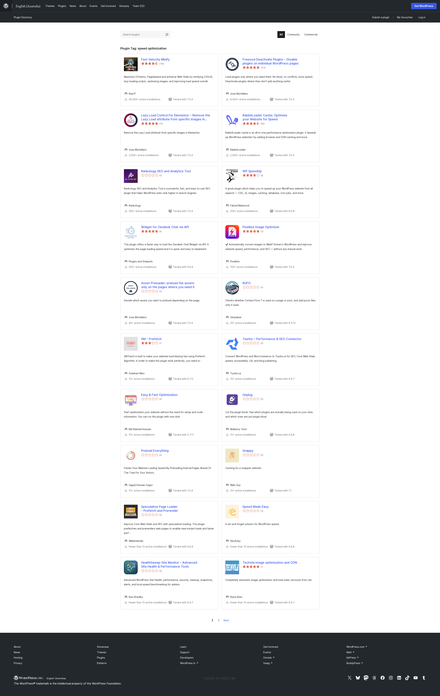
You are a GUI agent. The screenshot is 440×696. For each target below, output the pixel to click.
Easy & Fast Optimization (159, 395)
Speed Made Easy (256, 506)
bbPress (352, 657)
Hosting (18, 657)
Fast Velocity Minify (155, 59)
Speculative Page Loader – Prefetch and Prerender (159, 508)
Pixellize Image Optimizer (261, 227)
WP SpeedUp (252, 171)
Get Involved (270, 646)
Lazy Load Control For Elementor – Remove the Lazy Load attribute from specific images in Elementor (175, 117)
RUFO (247, 283)
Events (267, 652)
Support (184, 652)
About (17, 646)
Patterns (102, 663)
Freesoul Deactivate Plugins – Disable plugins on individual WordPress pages (271, 61)
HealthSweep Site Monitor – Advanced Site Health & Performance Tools (169, 564)
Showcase (103, 646)
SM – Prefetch (151, 339)
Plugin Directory (23, 17)
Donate (269, 657)
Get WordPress (423, 5)
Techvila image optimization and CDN (270, 562)
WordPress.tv (189, 663)
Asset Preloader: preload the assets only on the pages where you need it (168, 285)
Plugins (101, 657)
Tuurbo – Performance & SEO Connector (272, 339)
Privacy (18, 663)
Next (226, 620)
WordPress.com (356, 646)
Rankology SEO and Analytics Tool (166, 171)
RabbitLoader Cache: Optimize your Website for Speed (265, 117)
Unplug (247, 395)
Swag (268, 663)
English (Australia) (56, 678)
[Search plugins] (166, 34)
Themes (101, 652)
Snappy (248, 450)
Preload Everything (155, 450)
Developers (187, 657)
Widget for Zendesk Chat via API (165, 227)
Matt (350, 652)
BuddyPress (354, 663)
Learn (183, 646)
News (17, 652)
